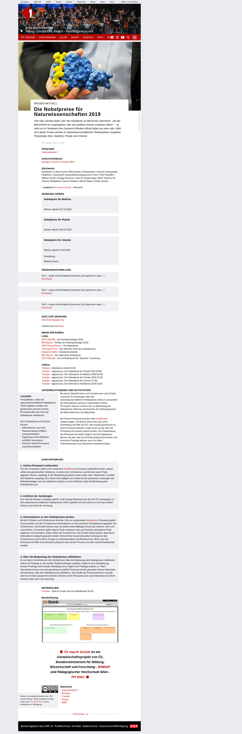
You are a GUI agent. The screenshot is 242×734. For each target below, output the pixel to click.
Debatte (69, 2)
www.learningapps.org (53, 320)
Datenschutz (90, 726)
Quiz (61, 326)
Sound (58, 2)
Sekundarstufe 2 (50, 152)
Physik (64, 162)
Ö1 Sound (28, 37)
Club (63, 37)
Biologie (46, 162)
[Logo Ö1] (28, 13)
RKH (100, 37)
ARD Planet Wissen (51, 345)
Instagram (117, 37)
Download (47, 279)
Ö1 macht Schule (62, 187)
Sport (103, 2)
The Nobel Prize (50, 349)
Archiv (88, 37)
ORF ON (37, 2)
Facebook (112, 37)
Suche (128, 37)
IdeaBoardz (102, 418)
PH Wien (77, 677)
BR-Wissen (47, 342)
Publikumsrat (62, 726)
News (112, 2)
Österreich (81, 2)
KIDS (48, 2)
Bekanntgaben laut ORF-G (37, 726)
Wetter (93, 2)
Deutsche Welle (49, 352)
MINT (72, 162)
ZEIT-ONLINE (48, 339)
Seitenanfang (78, 714)
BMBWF (104, 667)
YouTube (122, 37)
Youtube (46, 368)
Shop (75, 37)
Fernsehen (25, 2)
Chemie (55, 162)
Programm (47, 37)
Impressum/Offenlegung (113, 726)
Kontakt (76, 726)
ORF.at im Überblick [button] (129, 2)
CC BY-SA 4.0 (37, 702)
